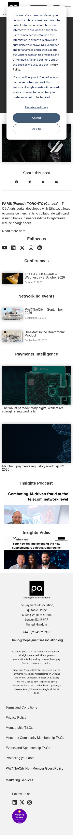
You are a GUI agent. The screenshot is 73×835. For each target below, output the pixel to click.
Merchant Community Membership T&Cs (35, 737)
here (22, 231)
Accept (36, 117)
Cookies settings (36, 107)
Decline (36, 128)
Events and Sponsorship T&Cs (28, 748)
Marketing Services (19, 780)
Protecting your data (20, 758)
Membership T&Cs (19, 727)
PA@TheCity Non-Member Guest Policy (34, 768)
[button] (16, 181)
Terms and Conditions (21, 707)
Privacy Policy (16, 717)
